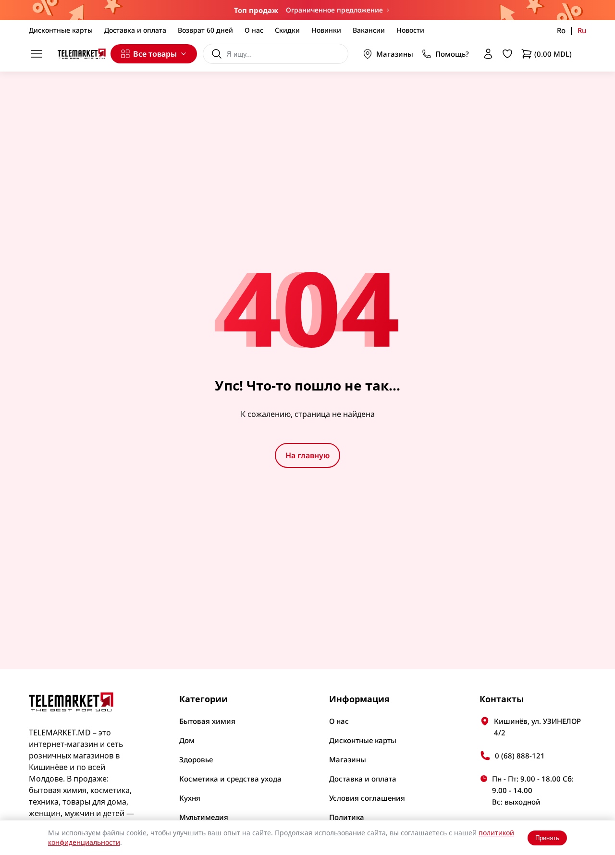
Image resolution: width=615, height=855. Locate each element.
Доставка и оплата (135, 30)
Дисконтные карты (61, 30)
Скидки (287, 30)
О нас (254, 30)
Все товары (155, 54)
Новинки (326, 30)
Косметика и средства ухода (230, 778)
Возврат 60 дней (205, 30)
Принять (547, 838)
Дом (187, 740)
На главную (307, 455)
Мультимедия (203, 817)
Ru (582, 30)
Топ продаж (256, 10)
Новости (410, 30)
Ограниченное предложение (334, 9)
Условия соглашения (367, 798)
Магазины (394, 54)
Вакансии (369, 30)
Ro (561, 30)
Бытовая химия (207, 721)
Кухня (189, 798)
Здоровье (196, 759)
